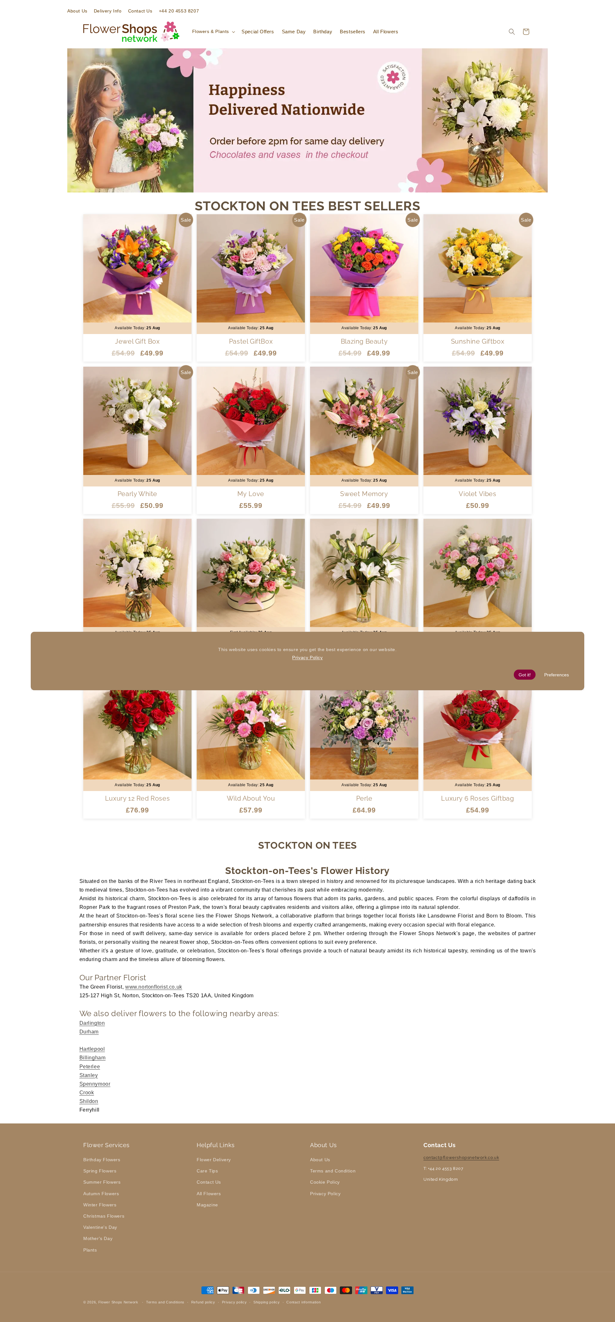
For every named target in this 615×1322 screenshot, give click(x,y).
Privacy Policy (325, 1193)
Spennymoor (95, 1084)
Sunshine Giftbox (477, 341)
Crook (86, 1092)
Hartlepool (92, 1049)
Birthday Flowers (101, 1159)
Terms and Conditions (165, 1302)
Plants (90, 1250)
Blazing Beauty (364, 341)
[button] (213, 31)
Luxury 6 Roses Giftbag (477, 798)
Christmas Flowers (103, 1216)
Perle (364, 798)
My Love (250, 493)
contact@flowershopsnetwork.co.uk (461, 1157)
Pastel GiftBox (251, 341)
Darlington (92, 1023)
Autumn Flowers (101, 1193)
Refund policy (203, 1302)
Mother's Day (97, 1238)
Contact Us (209, 1182)
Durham (89, 1031)
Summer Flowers (101, 1182)
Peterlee (89, 1066)
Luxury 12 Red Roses (137, 798)
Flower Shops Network (118, 1302)
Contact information (303, 1302)
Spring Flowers (99, 1170)
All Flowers (209, 1193)
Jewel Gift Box (137, 341)
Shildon (88, 1101)
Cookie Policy (325, 1182)
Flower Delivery (214, 1159)
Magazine (207, 1204)
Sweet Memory (364, 493)
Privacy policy (234, 1302)
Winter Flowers (99, 1204)
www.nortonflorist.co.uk (153, 987)
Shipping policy (266, 1302)
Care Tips (207, 1170)
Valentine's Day (100, 1227)
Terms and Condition (333, 1170)
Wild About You (251, 798)
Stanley (88, 1075)
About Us (320, 1159)
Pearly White (137, 493)
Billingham (92, 1057)
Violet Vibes (477, 493)
